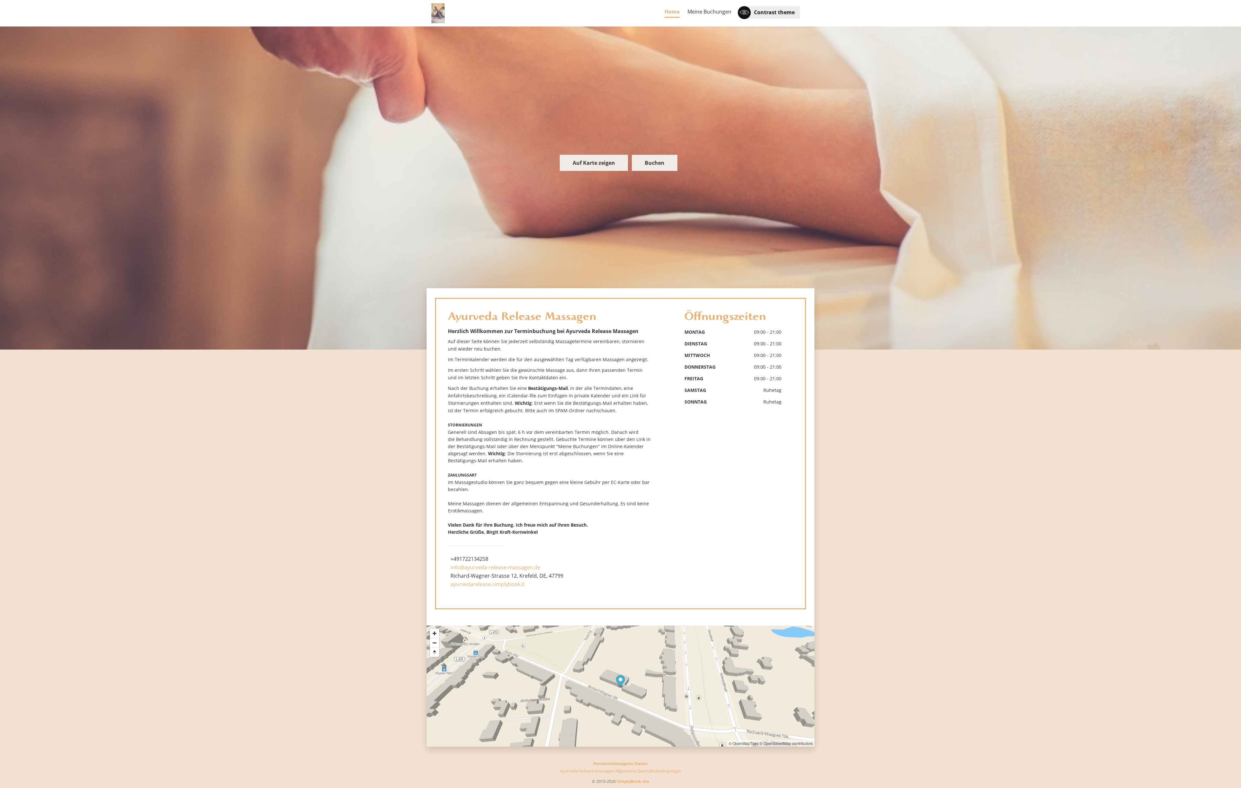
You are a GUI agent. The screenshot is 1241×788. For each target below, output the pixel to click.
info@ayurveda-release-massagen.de (495, 567)
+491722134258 (469, 558)
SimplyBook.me (633, 781)
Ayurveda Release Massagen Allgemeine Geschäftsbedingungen (620, 771)
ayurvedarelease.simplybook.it (488, 584)
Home (672, 11)
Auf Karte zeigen (594, 162)
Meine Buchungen (709, 11)
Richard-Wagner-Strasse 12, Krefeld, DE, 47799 (507, 575)
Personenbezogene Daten (620, 763)
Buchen (654, 162)
